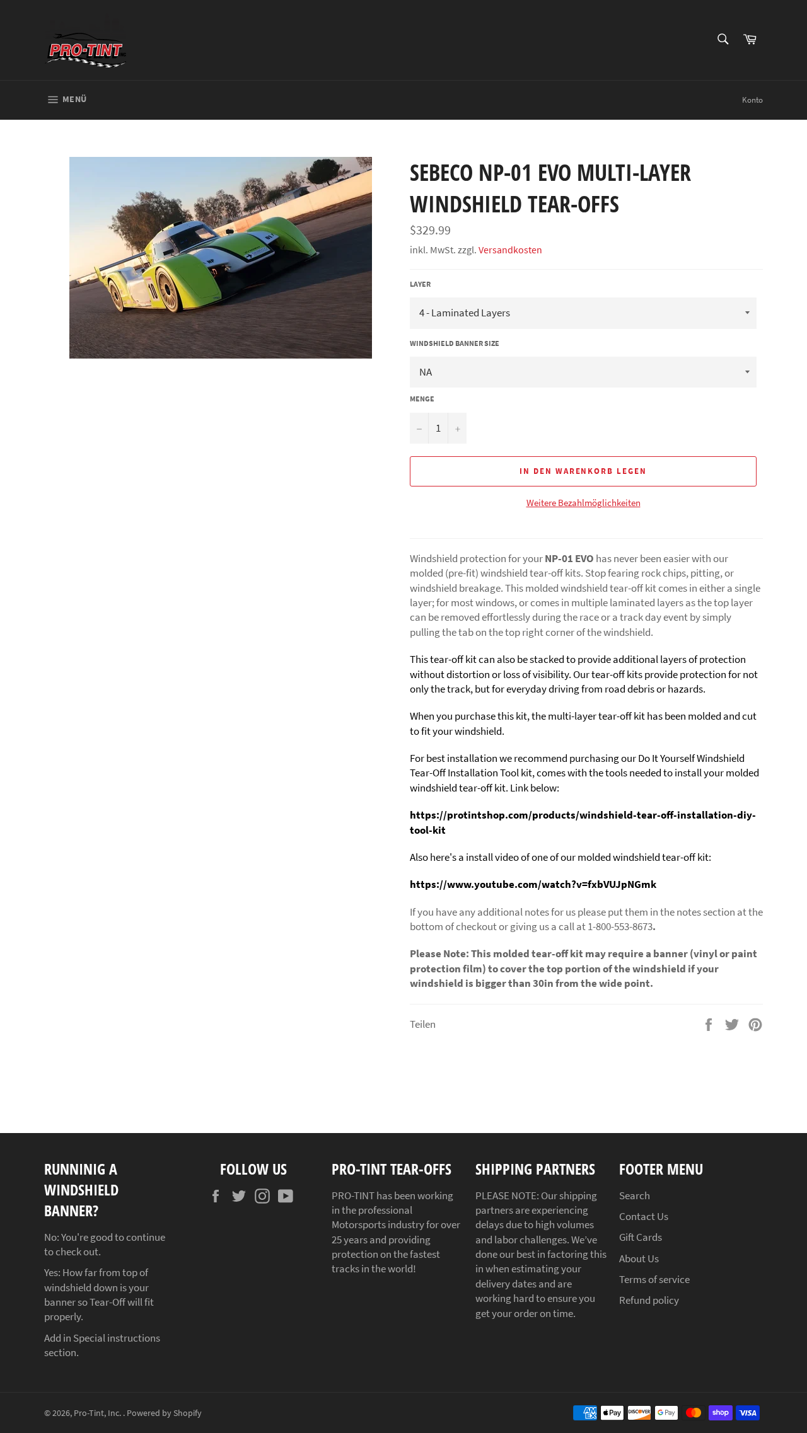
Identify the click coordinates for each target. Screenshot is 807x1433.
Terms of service (654, 1279)
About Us (639, 1258)
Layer (420, 284)
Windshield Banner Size (454, 343)
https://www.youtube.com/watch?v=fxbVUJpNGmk (533, 884)
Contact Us (643, 1216)
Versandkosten (510, 249)
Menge (422, 398)
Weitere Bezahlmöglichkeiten (583, 503)
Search (634, 1195)
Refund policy (649, 1300)
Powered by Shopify (164, 1413)
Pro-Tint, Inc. (98, 1413)
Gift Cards (640, 1237)
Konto (752, 100)
